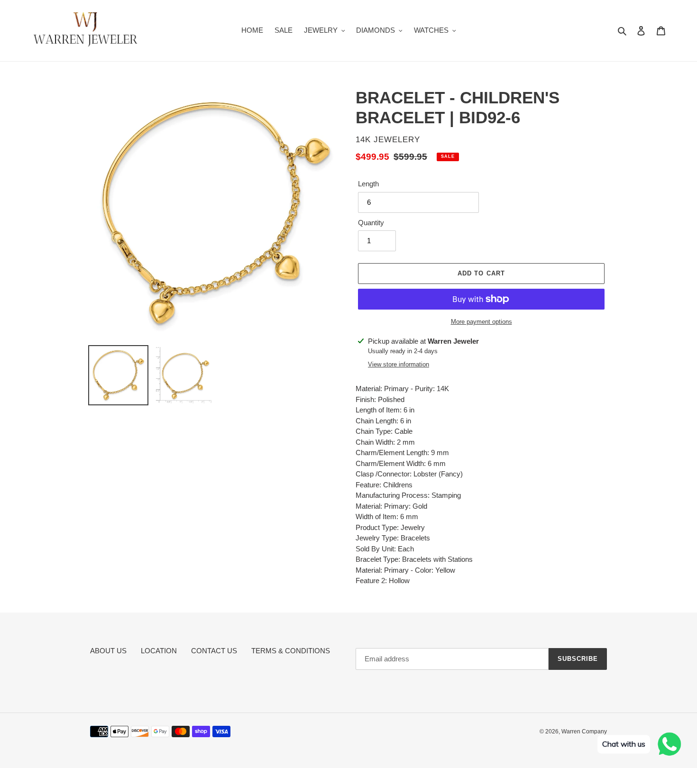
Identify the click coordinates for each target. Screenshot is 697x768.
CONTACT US (214, 651)
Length (368, 184)
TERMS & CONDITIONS (290, 651)
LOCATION (159, 651)
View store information (398, 364)
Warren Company (584, 731)
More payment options (481, 321)
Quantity (371, 223)
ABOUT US (108, 651)
